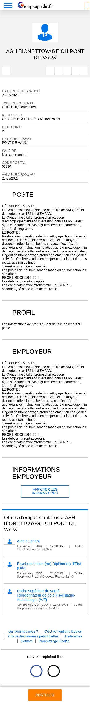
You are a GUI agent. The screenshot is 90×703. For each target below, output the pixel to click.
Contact (26, 641)
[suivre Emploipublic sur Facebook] (36, 671)
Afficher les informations (45, 491)
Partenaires (73, 636)
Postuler (45, 695)
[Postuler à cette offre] (45, 691)
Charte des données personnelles (33, 636)
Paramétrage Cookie (54, 641)
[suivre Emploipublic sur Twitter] (53, 671)
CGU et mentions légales (63, 631)
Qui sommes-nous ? (23, 631)
